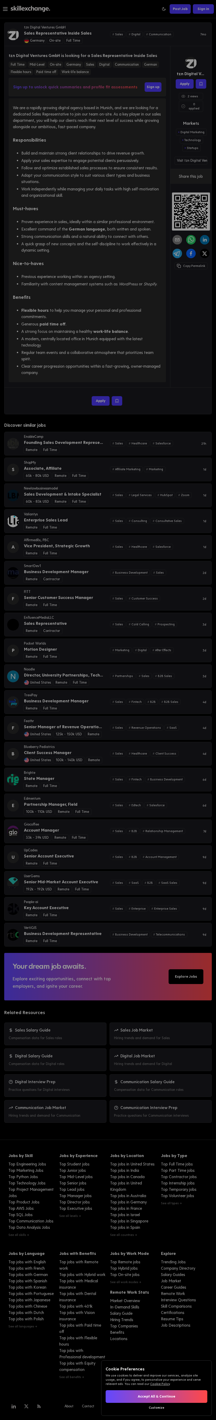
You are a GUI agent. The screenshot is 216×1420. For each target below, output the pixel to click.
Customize (156, 1407)
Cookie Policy (160, 1384)
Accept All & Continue (156, 1396)
